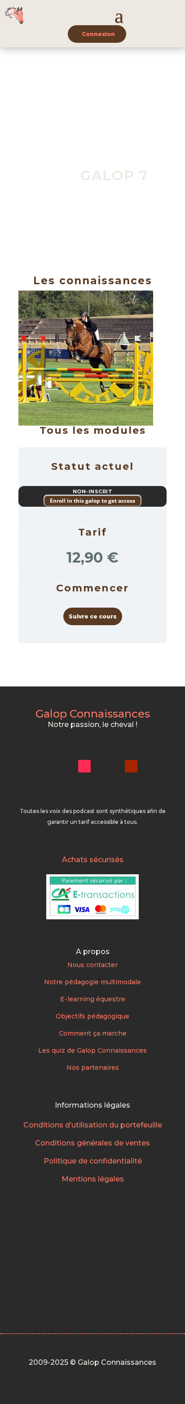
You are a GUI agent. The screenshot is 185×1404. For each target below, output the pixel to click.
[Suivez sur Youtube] (131, 766)
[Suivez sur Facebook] (107, 766)
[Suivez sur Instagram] (61, 766)
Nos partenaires (92, 1067)
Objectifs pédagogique (92, 1016)
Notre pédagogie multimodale (92, 982)
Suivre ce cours (93, 616)
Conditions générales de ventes (92, 1143)
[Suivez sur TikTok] (84, 766)
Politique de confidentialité (93, 1161)
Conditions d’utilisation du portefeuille (92, 1125)
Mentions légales (93, 1179)
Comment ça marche (93, 1033)
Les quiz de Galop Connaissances (92, 1050)
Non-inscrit (93, 491)
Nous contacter (92, 965)
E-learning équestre (92, 999)
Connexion (98, 34)
